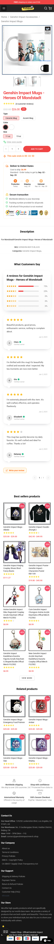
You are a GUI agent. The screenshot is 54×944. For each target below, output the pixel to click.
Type (5, 114)
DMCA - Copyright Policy (12, 860)
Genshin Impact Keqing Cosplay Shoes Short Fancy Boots (13, 568)
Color (5, 122)
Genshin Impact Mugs (12, 21)
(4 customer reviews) (25, 104)
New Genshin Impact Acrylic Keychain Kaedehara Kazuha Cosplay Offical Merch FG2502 (38, 658)
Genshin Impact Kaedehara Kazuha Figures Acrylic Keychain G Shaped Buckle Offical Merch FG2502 (13, 658)
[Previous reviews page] (34, 477)
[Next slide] (49, 50)
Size (5, 132)
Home (4, 17)
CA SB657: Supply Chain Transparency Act (20, 864)
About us (6, 848)
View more (27, 678)
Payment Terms (8, 880)
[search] (45, 8)
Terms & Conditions (10, 852)
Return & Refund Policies (12, 884)
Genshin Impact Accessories (24, 17)
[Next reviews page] (48, 477)
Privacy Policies (8, 856)
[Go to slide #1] (19, 82)
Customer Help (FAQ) (11, 892)
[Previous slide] (5, 50)
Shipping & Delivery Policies (13, 876)
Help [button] (49, 941)
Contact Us (6, 888)
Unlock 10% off (5, 931)
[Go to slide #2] (34, 82)
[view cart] (50, 8)
